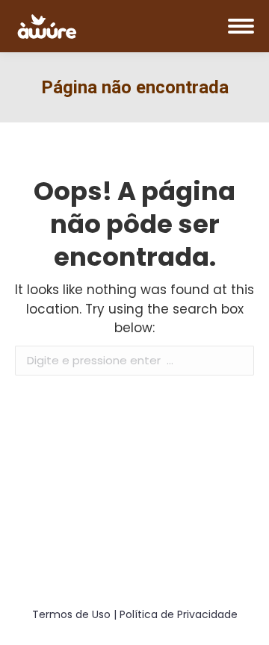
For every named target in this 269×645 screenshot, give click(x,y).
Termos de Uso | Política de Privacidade (135, 614)
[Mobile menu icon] (241, 26)
